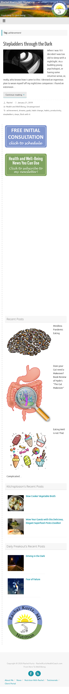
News (19, 680)
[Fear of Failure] (16, 593)
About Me (9, 680)
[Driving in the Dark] (16, 570)
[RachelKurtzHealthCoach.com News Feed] (38, 673)
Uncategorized (33, 106)
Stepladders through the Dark (27, 44)
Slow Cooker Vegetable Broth (41, 496)
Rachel (10, 102)
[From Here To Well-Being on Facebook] (31, 673)
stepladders (8, 114)
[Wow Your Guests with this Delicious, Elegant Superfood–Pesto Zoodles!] (16, 533)
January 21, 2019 (25, 102)
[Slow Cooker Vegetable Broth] (16, 510)
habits (46, 110)
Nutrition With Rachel (34, 680)
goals (28, 110)
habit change (37, 110)
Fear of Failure (33, 579)
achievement (12, 110)
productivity (55, 110)
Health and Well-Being (16, 106)
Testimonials (52, 680)
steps (16, 114)
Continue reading (14, 95)
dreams (22, 110)
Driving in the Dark (35, 556)
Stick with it (25, 114)
